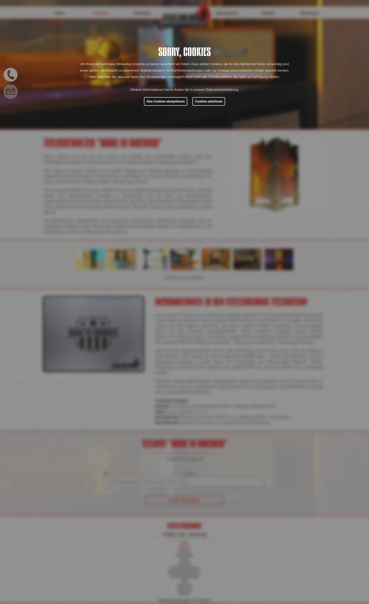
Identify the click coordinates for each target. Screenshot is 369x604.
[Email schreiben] (10, 91)
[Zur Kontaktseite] (10, 74)
